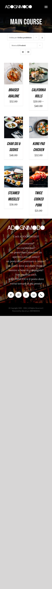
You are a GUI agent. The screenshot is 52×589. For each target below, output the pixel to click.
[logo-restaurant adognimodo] (18, 5)
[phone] (41, 295)
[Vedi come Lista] (28, 52)
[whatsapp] (26, 295)
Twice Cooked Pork (38, 199)
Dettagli (15, 76)
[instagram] (18, 295)
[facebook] (11, 295)
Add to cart (13, 73)
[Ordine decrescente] (42, 37)
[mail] (34, 295)
